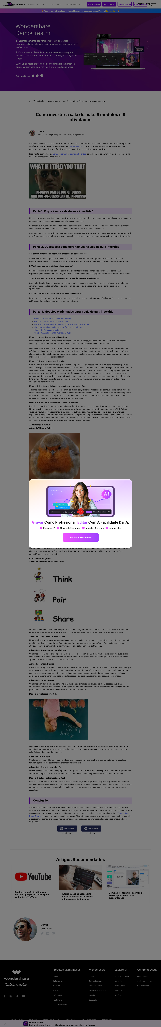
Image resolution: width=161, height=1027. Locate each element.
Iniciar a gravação (80, 537)
